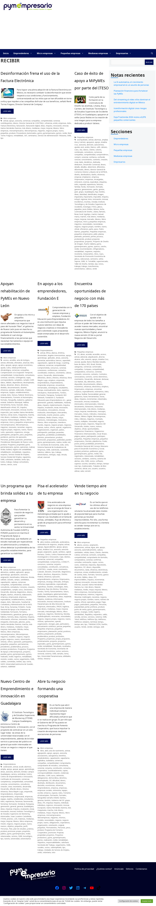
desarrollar (27, 786)
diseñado (41, 783)
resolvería (78, 254)
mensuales (12, 629)
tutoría (7, 838)
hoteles (102, 192)
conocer (77, 159)
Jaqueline (78, 209)
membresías (92, 411)
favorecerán (28, 801)
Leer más (7, 111)
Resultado (57, 646)
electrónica (96, 386)
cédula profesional (19, 368)
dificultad (55, 780)
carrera (14, 774)
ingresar (84, 199)
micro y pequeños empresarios (21, 422)
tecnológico (27, 836)
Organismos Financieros (83, 431)
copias (94, 562)
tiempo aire (78, 624)
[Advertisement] (78, 31)
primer (93, 236)
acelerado (55, 542)
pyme (39, 133)
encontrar (97, 389)
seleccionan (84, 259)
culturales (41, 775)
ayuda (3, 368)
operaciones (49, 621)
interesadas (5, 816)
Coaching (65, 363)
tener (24, 459)
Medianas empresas (98, 53)
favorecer (18, 801)
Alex (32, 363)
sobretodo (55, 450)
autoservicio (99, 145)
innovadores (53, 410)
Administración (15, 570)
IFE (18, 407)
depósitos (78, 567)
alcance (77, 359)
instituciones (58, 601)
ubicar (85, 468)
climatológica (6, 370)
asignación (5, 577)
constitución (53, 567)
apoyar (15, 769)
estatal (3, 395)
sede (62, 445)
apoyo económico (25, 365)
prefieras (93, 607)
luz (82, 587)
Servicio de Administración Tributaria (52, 135)
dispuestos (56, 574)
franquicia (50, 395)
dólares (99, 384)
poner (76, 443)
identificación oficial (8, 407)
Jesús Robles (88, 209)
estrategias (58, 586)
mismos (62, 817)
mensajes (101, 411)
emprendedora (43, 382)
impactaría (78, 197)
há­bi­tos (3, 617)
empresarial (13, 597)
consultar (77, 562)
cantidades (78, 552)
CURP (32, 380)
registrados (78, 456)
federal (21, 395)
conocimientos (14, 784)
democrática (53, 778)
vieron (9, 464)
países (61, 430)
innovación (57, 126)
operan (59, 427)
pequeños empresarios (83, 234)
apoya (59, 547)
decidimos (88, 162)
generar (102, 394)
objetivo (77, 429)
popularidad (79, 607)
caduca (99, 550)
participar (51, 432)
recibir (64, 133)
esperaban (94, 182)
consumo (66, 768)
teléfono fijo (92, 619)
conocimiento (86, 159)
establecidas (18, 799)
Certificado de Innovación (11, 779)
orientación (53, 825)
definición (60, 775)
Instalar (94, 202)
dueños (10, 594)
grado (40, 594)
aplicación (20, 572)
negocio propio (52, 131)
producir (12, 133)
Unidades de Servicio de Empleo (56, 850)
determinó (92, 167)
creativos (51, 373)
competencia (6, 781)
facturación (20, 126)
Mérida (20, 629)
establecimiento (95, 572)
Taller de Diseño (80, 264)
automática (50, 360)
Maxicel (97, 587)
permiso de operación (17, 437)
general (13, 806)
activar (5, 121)
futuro (66, 591)
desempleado (28, 382)
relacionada (88, 456)
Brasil (93, 364)
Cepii (61, 557)
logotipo (87, 214)
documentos (79, 570)
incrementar (99, 579)
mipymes (41, 131)
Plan (10, 829)
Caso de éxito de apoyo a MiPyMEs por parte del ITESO (91, 80)
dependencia (17, 382)
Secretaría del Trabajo (46, 845)
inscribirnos (78, 202)
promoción (42, 440)
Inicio (6, 53)
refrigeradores (98, 249)
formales (62, 795)
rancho (103, 246)
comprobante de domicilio (97, 557)
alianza (54, 353)
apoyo (11, 121)
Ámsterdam (42, 355)
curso (21, 589)
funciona (99, 574)
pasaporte (15, 434)
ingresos (49, 805)
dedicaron (78, 164)
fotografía (12, 400)
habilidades (58, 402)
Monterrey (58, 614)
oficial (76, 229)
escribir (40, 793)
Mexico (56, 128)
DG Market (78, 382)
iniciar (56, 407)
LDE (15, 819)
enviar (85, 572)
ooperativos (65, 822)
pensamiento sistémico (47, 626)
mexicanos (62, 420)
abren (82, 354)
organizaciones (43, 430)
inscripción (42, 808)
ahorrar (101, 357)
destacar (105, 379)
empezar (77, 177)
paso (96, 229)
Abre (42, 750)
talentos (41, 452)
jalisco (99, 207)
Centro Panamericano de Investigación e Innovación (54, 555)
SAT (25, 135)
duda (87, 570)
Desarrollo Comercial (91, 164)
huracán (20, 405)
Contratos (103, 374)
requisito (96, 251)
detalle (77, 167)
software (99, 461)
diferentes (101, 167)
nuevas (40, 427)
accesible (96, 354)
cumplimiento (6, 589)
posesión (19, 439)
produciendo (79, 239)
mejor (43, 128)
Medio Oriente (52, 417)
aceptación (94, 545)
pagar (98, 602)
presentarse (99, 443)
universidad (15, 838)
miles (76, 419)
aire (97, 547)
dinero (15, 123)
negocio (77, 226)
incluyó (77, 199)
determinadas (58, 375)
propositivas (79, 241)
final (2, 607)
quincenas (24, 447)
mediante (23, 417)
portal (82, 443)
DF (84, 567)
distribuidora (85, 174)
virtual (40, 457)
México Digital (86, 416)
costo (76, 565)
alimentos (4, 572)
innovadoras (42, 410)
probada (58, 634)
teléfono (83, 619)
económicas (50, 785)
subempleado (56, 847)
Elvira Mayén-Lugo (16, 791)
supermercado (102, 261)
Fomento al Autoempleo (23, 397)
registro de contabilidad (22, 449)
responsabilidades (53, 842)
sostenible (64, 450)
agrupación (42, 753)
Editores (129, 869)
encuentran (60, 385)
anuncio (88, 359)
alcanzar (26, 363)
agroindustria (27, 570)
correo (100, 562)
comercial (50, 559)
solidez (3, 661)
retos (96, 254)
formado (99, 187)
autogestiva (53, 755)
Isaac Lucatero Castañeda (21, 816)
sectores (77, 458)
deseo (103, 164)
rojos (101, 254)
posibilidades (60, 435)
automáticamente (89, 550)
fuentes (63, 798)
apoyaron (90, 142)
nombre (97, 226)
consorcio (86, 374)
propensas (50, 639)
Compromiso (55, 562)
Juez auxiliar (14, 412)
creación (104, 159)
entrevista (57, 790)
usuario (95, 468)
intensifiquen (51, 412)
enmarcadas (42, 387)
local (81, 214)
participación (42, 432)
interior (100, 582)
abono (79, 545)
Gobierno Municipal (14, 402)
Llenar (10, 415)
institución (41, 412)
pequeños (13, 644)
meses (85, 414)
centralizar (21, 774)
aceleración (7, 767)
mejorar (49, 128)
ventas (40, 658)
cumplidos (18, 380)
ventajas (52, 454)
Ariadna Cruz (103, 359)
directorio (24, 385)
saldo (105, 614)
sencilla (77, 617)
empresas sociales (45, 790)
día (85, 382)
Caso (76, 150)
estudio (29, 599)
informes (14, 619)
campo (17, 579)
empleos (52, 380)
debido (8, 382)
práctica (41, 634)
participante (5, 434)
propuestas (51, 440)
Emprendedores (21, 53)
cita (80, 150)
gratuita (50, 402)
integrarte (4, 622)
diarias (3, 385)
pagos (76, 604)
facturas (100, 184)
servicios (91, 617)
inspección (5, 412)
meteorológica (13, 420)
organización (43, 624)
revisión (4, 659)
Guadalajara (89, 192)
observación (25, 639)
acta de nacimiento (56, 750)
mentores (41, 420)
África (48, 353)
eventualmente (50, 390)
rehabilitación (6, 452)
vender (89, 627)
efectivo (55, 377)
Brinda (98, 364)
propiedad (20, 444)
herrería (10, 617)
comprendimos (102, 154)
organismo (18, 432)
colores (98, 150)
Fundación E (50, 397)
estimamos (99, 391)
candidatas (25, 579)
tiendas (91, 264)
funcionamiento (56, 591)
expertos (65, 390)
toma (29, 661)
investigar (86, 207)
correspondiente (7, 380)
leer (69, 808)
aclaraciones (79, 547)
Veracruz (47, 658)
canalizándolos (43, 758)
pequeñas (4, 133)
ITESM (3, 819)
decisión (48, 572)
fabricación (16, 602)
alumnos (27, 767)
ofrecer (83, 602)
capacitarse (65, 758)
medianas (36, 128)
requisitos (26, 452)
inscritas (87, 202)
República (88, 614)
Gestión (47, 800)
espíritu (10, 799)
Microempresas (31, 131)
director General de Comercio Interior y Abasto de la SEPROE (90, 170)
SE (38, 445)
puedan (3, 654)
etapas (3, 602)
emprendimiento (44, 579)
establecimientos (22, 392)
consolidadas (43, 567)
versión (88, 471)
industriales (102, 399)
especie (55, 793)
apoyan (8, 365)
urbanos (4, 666)
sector (16, 659)
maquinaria (22, 415)
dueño (93, 174)
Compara (87, 369)
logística (66, 606)
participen (101, 436)
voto (53, 852)
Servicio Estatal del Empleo (11, 457)
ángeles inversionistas (56, 355)
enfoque (65, 582)
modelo (41, 820)
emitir (55, 123)
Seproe (77, 261)
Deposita (92, 565)
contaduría (14, 587)
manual (100, 214)
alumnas (97, 140)
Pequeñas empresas (70, 53)
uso (89, 468)
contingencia (20, 377)
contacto (94, 374)
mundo (40, 425)
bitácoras (24, 577)
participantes (27, 642)
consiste (11, 377)
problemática (16, 647)
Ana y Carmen (80, 142)
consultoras (63, 567)
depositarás (101, 565)
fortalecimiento (7, 614)
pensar (59, 626)
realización (48, 840)
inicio (90, 199)
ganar (69, 400)
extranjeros (42, 392)
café (98, 147)
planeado (78, 236)
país (57, 624)
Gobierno (20, 400)
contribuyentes (6, 123)
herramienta (5, 405)
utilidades (66, 656)
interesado (13, 622)
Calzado (10, 579)
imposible (97, 197)
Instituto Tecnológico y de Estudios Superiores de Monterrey (17, 812)
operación (9, 432)
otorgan (52, 624)
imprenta (23, 617)
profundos (60, 636)
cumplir (26, 380)
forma (46, 591)
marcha (31, 415)
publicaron (94, 451)
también (17, 459)
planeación (52, 631)
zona (15, 464)
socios (92, 461)
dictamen (10, 385)
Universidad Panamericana (51, 656)
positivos (66, 631)
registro (97, 612)
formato (4, 400)
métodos (93, 414)
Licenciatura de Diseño (83, 211)
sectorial (41, 653)
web (102, 627)
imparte (46, 405)
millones (83, 419)
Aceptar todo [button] (146, 901)
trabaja (58, 452)
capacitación (42, 363)
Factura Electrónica (8, 126)
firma (7, 607)
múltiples (84, 421)
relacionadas (5, 836)
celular (86, 552)
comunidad (28, 781)
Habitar (26, 402)
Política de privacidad (84, 869)
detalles (84, 167)
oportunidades (93, 429)
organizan (54, 430)
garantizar (17, 614)
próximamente (43, 641)
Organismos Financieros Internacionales (89, 432)
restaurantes (88, 254)
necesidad (93, 421)
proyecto (88, 241)
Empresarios (122, 53)
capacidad (66, 360)
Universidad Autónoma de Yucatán (19, 664)
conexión (78, 374)
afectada (9, 363)
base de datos (80, 364)
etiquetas (103, 182)
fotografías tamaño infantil (48, 798)
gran (76, 192)
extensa (77, 394)
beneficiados (15, 577)
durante (24, 387)
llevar (76, 214)
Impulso (49, 126)
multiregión (86, 597)
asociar (77, 362)
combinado (78, 152)
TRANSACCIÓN (94, 624)
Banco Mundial (93, 362)
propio (18, 831)
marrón (83, 216)
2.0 (78, 354)
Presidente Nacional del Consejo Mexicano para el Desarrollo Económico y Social (91, 447)
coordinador (42, 373)
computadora (79, 372)
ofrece (52, 427)
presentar (27, 439)
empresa (95, 177)
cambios (61, 552)
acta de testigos (23, 360)
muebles (12, 637)
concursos (54, 368)
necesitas (95, 597)
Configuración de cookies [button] (128, 901)
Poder (104, 441)
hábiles (85, 577)
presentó (86, 236)
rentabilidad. (18, 135)
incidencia (48, 599)
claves (92, 552)
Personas (4, 439)
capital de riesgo (54, 363)
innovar (65, 126)
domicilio (41, 785)
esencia (86, 182)
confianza (93, 157)
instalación (94, 401)
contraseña (86, 562)
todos (3, 462)
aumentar (41, 360)
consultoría (5, 587)
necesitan (21, 427)
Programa (12, 444)
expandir (82, 184)
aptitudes (51, 358)
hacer (85, 396)
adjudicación (93, 357)
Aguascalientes (50, 547)
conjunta (48, 768)
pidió (95, 234)
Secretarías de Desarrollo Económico (53, 649)
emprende (60, 380)
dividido (4, 387)
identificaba (92, 194)
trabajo (84, 266)
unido (40, 852)
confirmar (97, 560)
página (77, 436)
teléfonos (102, 619)
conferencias (52, 370)
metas (26, 629)
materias (21, 819)
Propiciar (60, 832)
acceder (89, 354)
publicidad (61, 440)
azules (87, 147)
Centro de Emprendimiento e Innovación (17, 776)
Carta (8, 368)
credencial (84, 565)
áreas (58, 358)
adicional (83, 357)
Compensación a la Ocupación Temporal (16, 372)
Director (25, 789)
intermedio (42, 415)
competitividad (46, 121)
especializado (61, 584)
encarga (49, 582)
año (82, 359)
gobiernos (78, 396)
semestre (94, 259)
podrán (12, 439)
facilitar (84, 394)
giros (31, 614)
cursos (40, 375)
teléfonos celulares (81, 622)
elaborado (20, 390)
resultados (66, 646)
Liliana (95, 211)
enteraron (78, 182)
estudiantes (63, 387)
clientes (67, 557)
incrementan (92, 399)
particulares (64, 624)
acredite (13, 360)
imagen (100, 194)
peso (68, 827)
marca (76, 216)
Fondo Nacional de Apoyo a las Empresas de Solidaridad (16, 609)
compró (77, 157)
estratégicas (53, 387)
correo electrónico (100, 377)
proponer (95, 239)
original (61, 825)
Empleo (28, 390)
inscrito (30, 410)
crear (76, 162)
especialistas (5, 599)
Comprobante (18, 375)
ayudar (77, 147)
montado (99, 419)
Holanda (67, 402)
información (5, 410)
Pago (104, 602)
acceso (6, 360)
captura (14, 582)
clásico (85, 150)
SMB (69, 135)
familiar (77, 187)
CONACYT (65, 562)
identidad (83, 194)
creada (49, 569)
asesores (24, 574)
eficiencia (48, 123)
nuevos (99, 426)
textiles (19, 661)
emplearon (86, 177)
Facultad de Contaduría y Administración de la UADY (16, 603)
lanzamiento (79, 406)
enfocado (57, 582)
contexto (96, 159)
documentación (14, 387)
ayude (55, 552)
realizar (31, 447)
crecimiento (60, 373)
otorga (26, 432)
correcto (89, 377)
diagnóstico (21, 592)
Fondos (63, 392)
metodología (50, 611)
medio (85, 589)
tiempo (99, 463)
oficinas (4, 642)
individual (64, 803)
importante (88, 197)
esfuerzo (77, 391)
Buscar (149, 62)
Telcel (76, 619)
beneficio (62, 755)
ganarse (77, 189)
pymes (58, 133)
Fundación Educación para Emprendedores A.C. (52, 398)
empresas (62, 123)
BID (88, 364)
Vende (83, 627)
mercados (78, 414)
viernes (3, 464)
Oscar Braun (102, 434)
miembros (62, 422)
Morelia (67, 614)
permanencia (23, 644)
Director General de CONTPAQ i (31, 123)
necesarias (55, 616)
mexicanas (102, 414)
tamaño (60, 653)
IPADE (59, 606)
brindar (24, 772)
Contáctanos (141, 869)
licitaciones (89, 406)
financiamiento (6, 397)
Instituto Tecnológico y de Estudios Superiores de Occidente (90, 204)
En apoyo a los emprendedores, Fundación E (52, 291)
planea (101, 234)
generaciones (87, 189)
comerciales (96, 367)
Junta (28, 622)
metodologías (51, 420)
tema (66, 653)
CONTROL (42, 569)
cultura (68, 373)
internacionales (91, 404)
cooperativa (42, 770)
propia (58, 639)
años (3, 365)
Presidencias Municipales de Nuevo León (17, 442)
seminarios (32, 135)
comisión (92, 555)
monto (77, 421)
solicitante (9, 459)
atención (90, 145)
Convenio (23, 587)
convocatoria (79, 377)
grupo (81, 192)
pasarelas (60, 432)
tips (2, 138)
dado (81, 162)
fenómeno (29, 395)
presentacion (50, 437)
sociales (41, 847)
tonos (101, 264)
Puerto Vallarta (90, 244)
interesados (79, 404)
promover (11, 831)
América (61, 353)
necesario (12, 427)
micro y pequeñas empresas (94, 221)
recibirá (9, 449)
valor (82, 471)
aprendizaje (42, 358)
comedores (88, 152)
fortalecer (21, 804)
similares (85, 458)
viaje (58, 454)
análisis (12, 572)
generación (42, 402)
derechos (63, 778)
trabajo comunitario (21, 462)
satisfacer (65, 842)
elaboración (26, 594)
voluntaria (47, 852)
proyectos (50, 835)
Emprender (42, 385)
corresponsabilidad (45, 773)
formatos (23, 612)
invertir (49, 415)
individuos (41, 805)
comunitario (29, 375)
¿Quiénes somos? (104, 869)
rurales (10, 659)
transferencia (93, 266)
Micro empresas (45, 53)
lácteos (96, 209)
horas (13, 405)
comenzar (26, 121)
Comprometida (43, 368)
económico (78, 386)
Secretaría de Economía (49, 445)
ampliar (105, 140)
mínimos (91, 594)
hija (96, 192)
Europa (40, 390)
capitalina (41, 760)
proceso (100, 236)
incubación (49, 407)
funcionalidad (93, 394)
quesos (97, 246)
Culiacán (41, 572)
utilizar (76, 471)
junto (62, 415)
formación (91, 187)
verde (95, 269)
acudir (21, 767)
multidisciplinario (44, 616)
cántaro (104, 147)
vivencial (46, 457)
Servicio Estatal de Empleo (18, 454)
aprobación (15, 574)
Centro (47, 554)
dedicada (96, 162)
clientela (105, 552)
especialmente (88, 391)
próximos (85, 451)
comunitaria (63, 765)
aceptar (60, 544)
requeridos (97, 614)
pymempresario (49, 133)
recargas (84, 612)
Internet (101, 404)
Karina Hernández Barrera (11, 128)
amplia (3, 769)
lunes (15, 415)
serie (66, 445)
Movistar (77, 597)
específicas (42, 586)
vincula (64, 454)
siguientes (27, 457)
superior (77, 463)
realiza (58, 442)
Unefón (104, 624)
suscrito (85, 463)
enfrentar (41, 584)
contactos (62, 370)
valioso (89, 269)
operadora (91, 602)
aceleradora (64, 542)
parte (91, 229)
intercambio (62, 412)
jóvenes (56, 415)
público (3, 833)
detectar (13, 592)
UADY (3, 664)
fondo (83, 187)
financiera (41, 589)
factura (14, 395)
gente (95, 189)
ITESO (93, 207)
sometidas (11, 661)
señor (101, 259)
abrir (42, 542)
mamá (94, 214)
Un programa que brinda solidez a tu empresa (17, 493)
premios (41, 437)
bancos (58, 360)
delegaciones (43, 778)
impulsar (9, 809)
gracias (101, 189)
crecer (55, 569)
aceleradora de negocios (47, 544)
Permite (88, 441)
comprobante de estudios (48, 765)
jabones (22, 622)
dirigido (3, 594)
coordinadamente (55, 770)
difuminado (78, 169)
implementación (56, 405)
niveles (86, 426)
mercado (90, 219)
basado (102, 362)
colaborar (41, 365)
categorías (78, 367)
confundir (101, 157)
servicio (84, 617)
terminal (93, 622)
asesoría (18, 121)
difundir (12, 789)
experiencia (91, 184)
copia (28, 377)
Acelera (47, 542)
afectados (18, 363)
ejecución (56, 577)
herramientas (93, 396)
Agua (93, 547)
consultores (25, 784)
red (69, 442)
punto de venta (80, 609)
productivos (12, 649)
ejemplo (12, 390)
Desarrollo (48, 375)
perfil (25, 826)
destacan (97, 379)
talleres (48, 452)
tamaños (92, 463)
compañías (35, 121)
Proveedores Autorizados (26, 133)
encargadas (98, 179)
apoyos (56, 753)
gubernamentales (60, 594)
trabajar (77, 266)
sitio (82, 461)
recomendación (86, 249)
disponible (78, 384)
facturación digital (33, 126)
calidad (3, 579)
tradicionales (87, 466)
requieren (88, 251)
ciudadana (50, 760)
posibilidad (50, 435)
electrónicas (102, 570)
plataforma (97, 441)
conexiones (42, 370)
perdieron (4, 437)
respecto (4, 454)
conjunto (57, 564)
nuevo (61, 131)
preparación (49, 634)
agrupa (40, 547)
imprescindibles (80, 579)
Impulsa (66, 405)
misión (3, 824)
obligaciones (54, 822)
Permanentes (51, 827)
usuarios (102, 468)
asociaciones (43, 755)
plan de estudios (19, 829)
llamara (102, 211)
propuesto (66, 639)
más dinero (26, 128)
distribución (50, 783)
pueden (68, 440)
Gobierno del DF (57, 800)
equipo (12, 392)
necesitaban (98, 224)
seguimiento (24, 659)
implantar (67, 596)
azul (82, 147)
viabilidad (11, 666)
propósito (26, 831)
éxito (69, 123)
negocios (16, 429)
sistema (93, 458)
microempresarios (16, 131)
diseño (77, 174)
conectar (56, 121)
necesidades (87, 224)
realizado (4, 656)
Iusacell (85, 584)
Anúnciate (119, 869)
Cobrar (77, 555)
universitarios (79, 269)
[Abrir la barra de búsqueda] (152, 53)
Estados (50, 586)
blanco (93, 147)
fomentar (13, 607)
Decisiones (28, 589)
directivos (47, 574)
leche (102, 209)
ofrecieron (84, 229)
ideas (43, 126)
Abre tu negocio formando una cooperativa (51, 688)
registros (17, 656)
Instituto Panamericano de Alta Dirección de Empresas (54, 604)
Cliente (92, 150)
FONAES (21, 607)
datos (3, 382)
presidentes (5, 647)
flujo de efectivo (52, 589)
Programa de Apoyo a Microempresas (18, 650)
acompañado (82, 140)
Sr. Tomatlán (91, 261)
